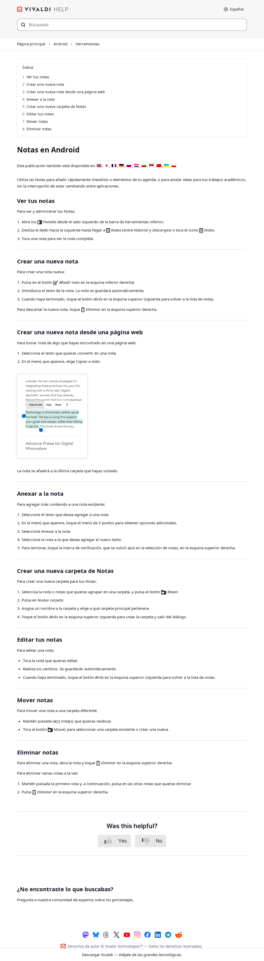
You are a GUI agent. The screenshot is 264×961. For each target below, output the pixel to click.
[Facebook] (147, 934)
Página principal (31, 43)
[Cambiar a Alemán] (121, 166)
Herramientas (88, 43)
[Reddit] (178, 934)
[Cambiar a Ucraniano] (166, 166)
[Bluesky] (96, 934)
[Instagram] (137, 934)
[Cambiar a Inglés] (99, 166)
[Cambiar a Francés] (114, 166)
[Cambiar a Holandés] (136, 166)
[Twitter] (116, 934)
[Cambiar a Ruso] (129, 166)
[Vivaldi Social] (85, 934)
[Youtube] (126, 934)
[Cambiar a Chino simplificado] (158, 166)
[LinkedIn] (157, 934)
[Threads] (106, 934)
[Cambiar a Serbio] (151, 166)
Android (61, 43)
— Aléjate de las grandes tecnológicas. (132, 954)
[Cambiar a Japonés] (106, 166)
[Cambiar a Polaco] (173, 166)
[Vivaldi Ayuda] (43, 9)
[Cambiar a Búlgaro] (144, 166)
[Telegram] (168, 934)
